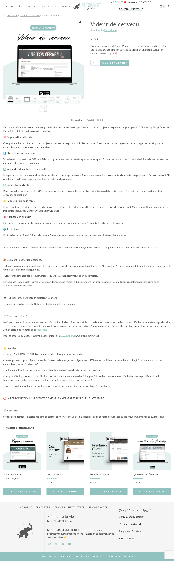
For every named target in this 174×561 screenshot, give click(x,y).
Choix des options (22, 491)
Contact (145, 2)
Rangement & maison (130, 531)
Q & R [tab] (100, 120)
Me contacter (98, 507)
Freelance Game (99, 474)
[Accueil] (4, 16)
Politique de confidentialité (55, 556)
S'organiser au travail (130, 523)
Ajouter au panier (114, 63)
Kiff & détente (126, 538)
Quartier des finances (146, 474)
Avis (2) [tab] (90, 120)
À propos (25, 6)
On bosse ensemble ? (131, 8)
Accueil (11, 6)
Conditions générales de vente (94, 556)
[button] (80, 21)
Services (59, 507)
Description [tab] (77, 120)
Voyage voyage (12, 474)
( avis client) (110, 30)
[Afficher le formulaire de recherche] (169, 6)
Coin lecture (53, 474)
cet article (41, 329)
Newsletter (76, 507)
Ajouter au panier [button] (65, 491)
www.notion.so (68, 335)
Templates (42, 507)
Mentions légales (126, 556)
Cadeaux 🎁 (118, 2)
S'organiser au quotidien (131, 516)
